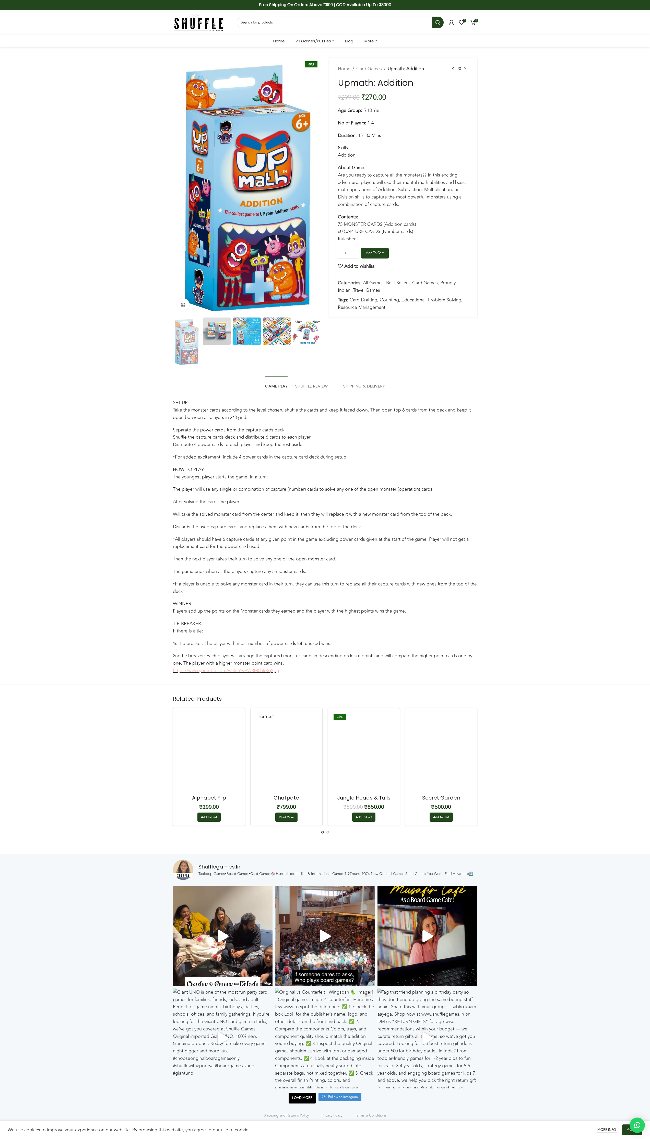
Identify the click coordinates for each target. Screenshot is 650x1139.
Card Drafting (363, 299)
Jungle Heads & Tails (364, 797)
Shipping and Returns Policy (286, 1115)
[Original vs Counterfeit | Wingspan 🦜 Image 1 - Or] (325, 1038)
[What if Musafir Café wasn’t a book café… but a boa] (427, 936)
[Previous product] (453, 69)
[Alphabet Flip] (209, 752)
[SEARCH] (438, 22)
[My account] (451, 22)
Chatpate (286, 797)
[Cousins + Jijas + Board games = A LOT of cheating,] (223, 936)
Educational (413, 299)
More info (607, 1129)
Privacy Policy (332, 1115)
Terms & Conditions (370, 1115)
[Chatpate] (286, 752)
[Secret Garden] (441, 752)
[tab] (276, 383)
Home (344, 68)
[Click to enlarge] (183, 304)
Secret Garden (441, 797)
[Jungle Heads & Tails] (364, 752)
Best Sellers (398, 282)
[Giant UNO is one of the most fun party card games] (223, 1038)
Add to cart (375, 252)
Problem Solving (444, 299)
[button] (179, 341)
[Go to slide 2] (327, 832)
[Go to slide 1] (322, 832)
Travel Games (366, 290)
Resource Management (361, 307)
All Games (373, 282)
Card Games (369, 68)
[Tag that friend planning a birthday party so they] (427, 1038)
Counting (389, 299)
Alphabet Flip (209, 797)
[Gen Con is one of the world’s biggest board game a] (325, 936)
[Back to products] (459, 69)
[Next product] (465, 69)
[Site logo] (198, 22)
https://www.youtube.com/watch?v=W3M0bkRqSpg (226, 670)
